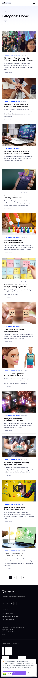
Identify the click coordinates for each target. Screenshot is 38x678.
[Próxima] (27, 577)
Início (3, 11)
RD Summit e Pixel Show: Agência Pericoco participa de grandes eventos (18, 59)
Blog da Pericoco (11, 11)
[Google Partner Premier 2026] (3, 651)
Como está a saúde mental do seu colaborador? (14, 330)
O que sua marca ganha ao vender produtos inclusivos (14, 375)
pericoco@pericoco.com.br (10, 616)
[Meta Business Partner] (8, 651)
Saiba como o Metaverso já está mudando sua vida (13, 419)
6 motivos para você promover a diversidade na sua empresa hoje (16, 106)
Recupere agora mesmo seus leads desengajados (13, 241)
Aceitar (14, 673)
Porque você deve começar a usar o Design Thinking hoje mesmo (16, 286)
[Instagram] (7, 603)
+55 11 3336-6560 (7, 613)
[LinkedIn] (3, 603)
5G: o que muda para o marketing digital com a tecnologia (16, 464)
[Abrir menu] (34, 3)
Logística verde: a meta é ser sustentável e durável (13, 555)
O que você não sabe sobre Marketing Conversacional (14, 197)
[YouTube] (15, 603)
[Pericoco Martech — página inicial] (8, 591)
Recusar (30, 673)
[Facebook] (11, 603)
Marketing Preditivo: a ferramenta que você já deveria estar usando (16, 152)
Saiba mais (11, 669)
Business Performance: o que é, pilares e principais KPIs (14, 508)
